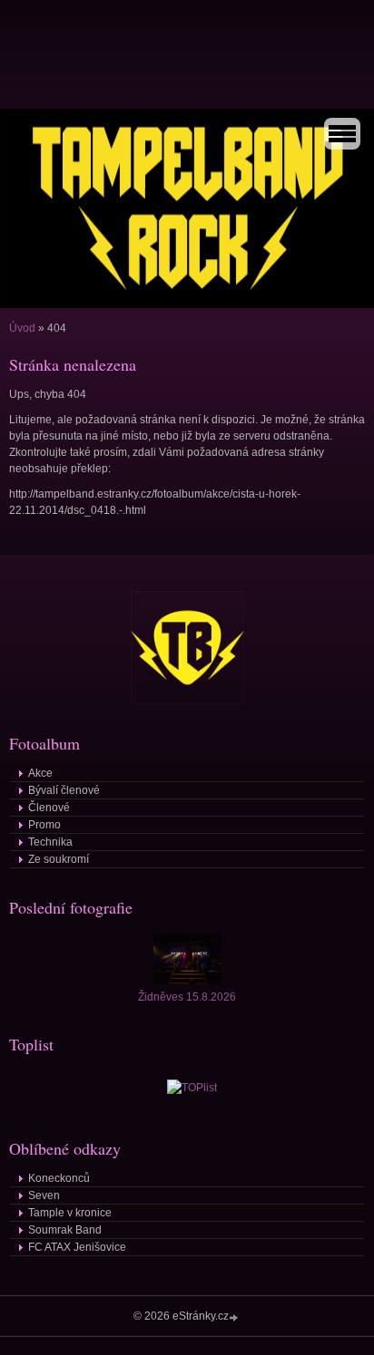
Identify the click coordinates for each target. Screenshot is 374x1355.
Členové (49, 807)
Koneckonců (59, 1178)
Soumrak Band (65, 1230)
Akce (40, 773)
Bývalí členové (64, 790)
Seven (44, 1195)
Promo (44, 824)
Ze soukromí (58, 859)
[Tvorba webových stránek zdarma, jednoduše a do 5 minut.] (235, 1317)
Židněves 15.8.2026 (187, 997)
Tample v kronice (70, 1212)
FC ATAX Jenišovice (77, 1247)
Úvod (22, 328)
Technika (50, 842)
